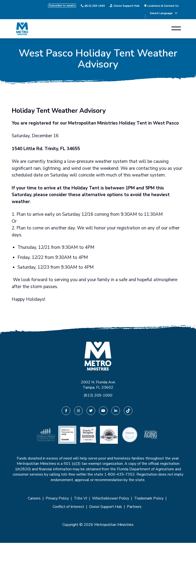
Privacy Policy (57, 498)
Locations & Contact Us (163, 5)
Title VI (80, 498)
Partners (134, 506)
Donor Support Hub (127, 5)
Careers (34, 498)
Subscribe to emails (62, 5)
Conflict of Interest (68, 506)
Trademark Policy (148, 498)
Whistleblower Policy (110, 498)
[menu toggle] (176, 29)
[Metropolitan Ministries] (22, 29)
